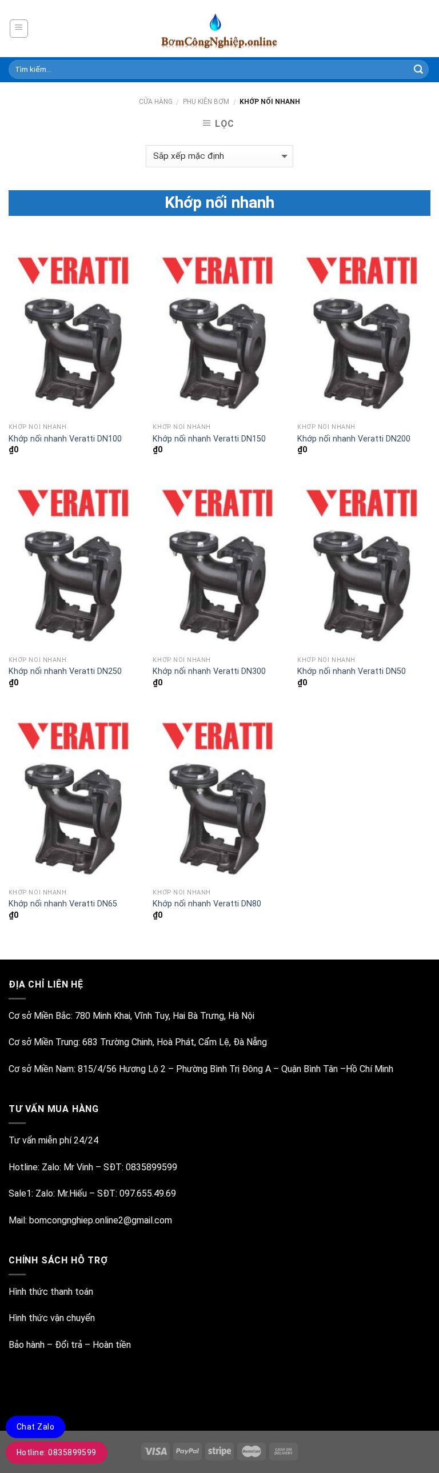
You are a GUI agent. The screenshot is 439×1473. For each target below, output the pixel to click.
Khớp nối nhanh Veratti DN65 (63, 904)
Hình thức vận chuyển (52, 1318)
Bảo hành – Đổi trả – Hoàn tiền (70, 1344)
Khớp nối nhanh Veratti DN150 (209, 439)
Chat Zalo (35, 1426)
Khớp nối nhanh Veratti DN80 (207, 904)
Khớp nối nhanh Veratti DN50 (351, 671)
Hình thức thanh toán (51, 1291)
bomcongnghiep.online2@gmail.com (100, 1220)
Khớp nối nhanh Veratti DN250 (65, 671)
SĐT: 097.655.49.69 (136, 1193)
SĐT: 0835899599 (140, 1167)
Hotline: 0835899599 (57, 1452)
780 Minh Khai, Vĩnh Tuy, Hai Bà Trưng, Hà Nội (164, 1015)
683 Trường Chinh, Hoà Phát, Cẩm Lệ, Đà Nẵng (175, 1042)
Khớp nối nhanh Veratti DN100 (65, 439)
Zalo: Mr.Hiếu (61, 1193)
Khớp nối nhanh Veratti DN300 (209, 671)
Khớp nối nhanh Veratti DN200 (353, 439)
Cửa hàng (156, 102)
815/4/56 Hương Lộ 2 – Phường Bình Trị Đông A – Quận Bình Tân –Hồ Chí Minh (235, 1068)
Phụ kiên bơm (206, 102)
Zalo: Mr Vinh (66, 1167)
